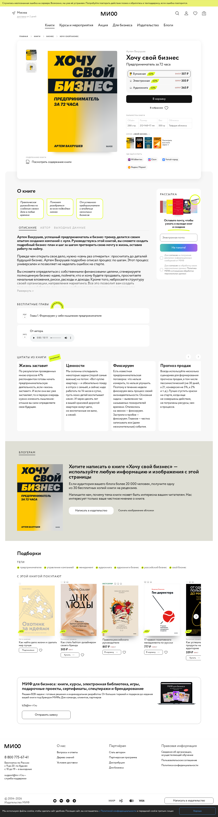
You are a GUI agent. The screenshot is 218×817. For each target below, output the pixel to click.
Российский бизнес (155, 567)
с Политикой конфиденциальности (117, 811)
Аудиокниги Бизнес (128, 567)
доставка (21, 16)
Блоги (168, 25)
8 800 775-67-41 (16, 757)
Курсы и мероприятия (76, 25)
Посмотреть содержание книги (51, 162)
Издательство (148, 25)
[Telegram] (74, 800)
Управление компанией (60, 567)
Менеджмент (86, 567)
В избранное (156, 108)
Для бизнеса (122, 25)
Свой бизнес (179, 567)
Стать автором (117, 752)
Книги (50, 25)
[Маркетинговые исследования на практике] (157, 142)
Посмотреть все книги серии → (167, 143)
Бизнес (50, 36)
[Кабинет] (186, 13)
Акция (103, 25)
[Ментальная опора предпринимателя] (149, 142)
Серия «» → (138, 134)
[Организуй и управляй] (140, 142)
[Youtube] (55, 800)
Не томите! (179, 248)
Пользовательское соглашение (179, 760)
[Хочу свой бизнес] (130, 142)
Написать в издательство (91, 510)
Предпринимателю (31, 567)
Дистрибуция (117, 762)
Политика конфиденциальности (179, 765)
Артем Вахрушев (135, 51)
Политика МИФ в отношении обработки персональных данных (180, 271)
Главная (23, 36)
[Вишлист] (195, 13)
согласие (173, 255)
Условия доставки (67, 762)
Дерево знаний (65, 757)
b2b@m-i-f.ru (29, 705)
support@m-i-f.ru (14, 775)
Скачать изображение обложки (136, 510)
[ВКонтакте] (61, 800)
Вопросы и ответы (67, 752)
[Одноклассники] (68, 800)
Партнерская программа (123, 757)
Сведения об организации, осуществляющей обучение (177, 753)
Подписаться (28, 650)
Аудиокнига (105, 567)
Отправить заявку (46, 715)
